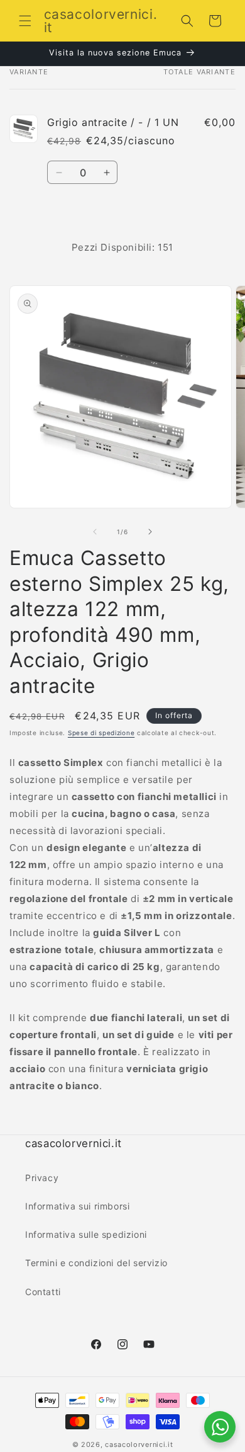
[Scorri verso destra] (150, 532)
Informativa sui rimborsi (77, 1206)
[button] (25, 21)
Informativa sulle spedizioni (86, 1234)
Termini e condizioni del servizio (96, 1262)
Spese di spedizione (101, 732)
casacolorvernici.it (139, 1444)
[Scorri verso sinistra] (95, 532)
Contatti (43, 1291)
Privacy (41, 1177)
